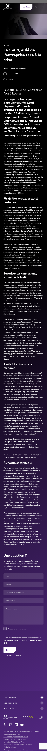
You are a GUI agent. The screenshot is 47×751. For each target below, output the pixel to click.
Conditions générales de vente (15, 737)
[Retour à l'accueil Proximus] (7, 7)
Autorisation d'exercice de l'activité (17, 745)
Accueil (6, 45)
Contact (26, 7)
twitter (5, 724)
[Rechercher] (36, 7)
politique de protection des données (18, 640)
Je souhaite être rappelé (17, 629)
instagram (10, 724)
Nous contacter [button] (10, 708)
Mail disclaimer (9, 747)
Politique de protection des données (18, 750)
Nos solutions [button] (9, 698)
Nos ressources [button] (10, 703)
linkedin (16, 724)
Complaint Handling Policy (14, 742)
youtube (22, 724)
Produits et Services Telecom (15, 739)
